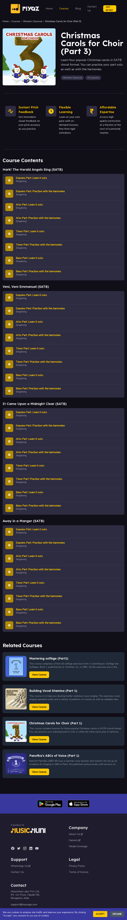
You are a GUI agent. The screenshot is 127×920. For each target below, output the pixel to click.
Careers (73, 840)
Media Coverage (78, 846)
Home (49, 8)
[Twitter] (19, 848)
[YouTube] (37, 848)
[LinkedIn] (31, 848)
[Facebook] (13, 848)
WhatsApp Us (19, 866)
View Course (39, 674)
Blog (78, 8)
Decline (117, 914)
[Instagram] (25, 848)
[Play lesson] (9, 180)
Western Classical (32, 21)
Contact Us (92, 8)
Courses (64, 8)
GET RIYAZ (109, 9)
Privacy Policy (77, 866)
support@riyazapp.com (24, 904)
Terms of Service (78, 872)
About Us (74, 834)
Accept (100, 914)
